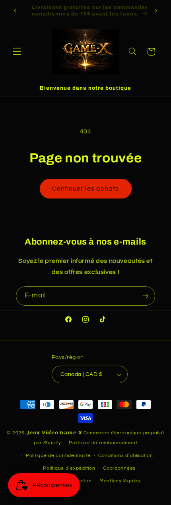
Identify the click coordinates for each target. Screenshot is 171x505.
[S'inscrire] (145, 296)
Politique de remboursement (103, 443)
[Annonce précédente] (15, 10)
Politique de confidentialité (58, 455)
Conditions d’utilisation (125, 455)
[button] (17, 51)
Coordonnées (119, 468)
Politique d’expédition (69, 468)
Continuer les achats (85, 188)
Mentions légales (119, 481)
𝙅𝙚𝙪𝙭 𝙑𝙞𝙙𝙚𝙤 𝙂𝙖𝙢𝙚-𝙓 (54, 433)
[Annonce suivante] (156, 10)
